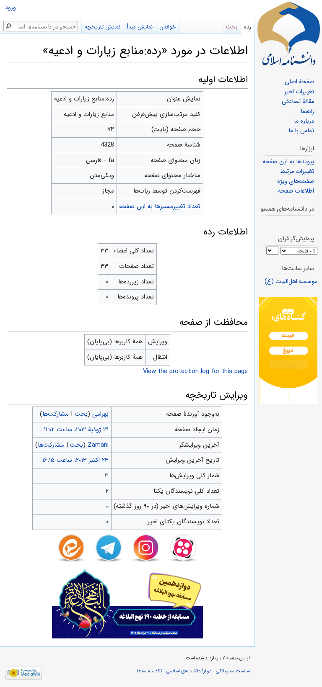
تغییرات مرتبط (297, 171)
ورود (10, 8)
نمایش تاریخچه (102, 27)
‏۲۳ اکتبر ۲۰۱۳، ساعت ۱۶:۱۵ (75, 460)
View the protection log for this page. (194, 371)
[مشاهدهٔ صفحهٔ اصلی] (288, 33)
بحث (81, 414)
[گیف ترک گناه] (288, 350)
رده (247, 27)
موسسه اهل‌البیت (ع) (291, 281)
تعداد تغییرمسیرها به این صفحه (159, 206)
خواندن (167, 27)
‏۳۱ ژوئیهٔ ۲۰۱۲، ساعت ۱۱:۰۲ (76, 430)
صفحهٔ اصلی (299, 82)
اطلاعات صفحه (296, 191)
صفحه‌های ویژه (295, 181)
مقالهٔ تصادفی (298, 101)
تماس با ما (301, 131)
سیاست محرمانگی (233, 671)
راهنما (307, 111)
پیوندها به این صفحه (288, 162)
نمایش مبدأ (140, 27)
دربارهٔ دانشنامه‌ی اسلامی (188, 671)
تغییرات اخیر (299, 92)
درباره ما (304, 121)
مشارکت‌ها (55, 414)
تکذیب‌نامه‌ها (149, 671)
